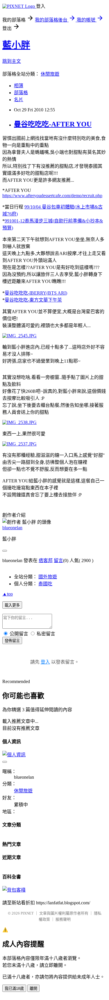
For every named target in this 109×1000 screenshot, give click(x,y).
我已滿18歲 (14, 988)
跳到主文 (11, 61)
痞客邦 (46, 560)
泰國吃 (45, 583)
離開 (33, 988)
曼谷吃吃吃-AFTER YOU (53, 124)
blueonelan (12, 527)
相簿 (18, 85)
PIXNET (27, 913)
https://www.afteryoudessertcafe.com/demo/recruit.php (52, 195)
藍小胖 (16, 45)
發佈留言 (12, 641)
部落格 (21, 92)
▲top (7, 593)
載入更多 (12, 605)
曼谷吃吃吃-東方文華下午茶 (33, 299)
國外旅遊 (47, 576)
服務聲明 (63, 919)
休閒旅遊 (50, 74)
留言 (58, 560)
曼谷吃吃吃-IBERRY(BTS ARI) (36, 292)
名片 (18, 99)
